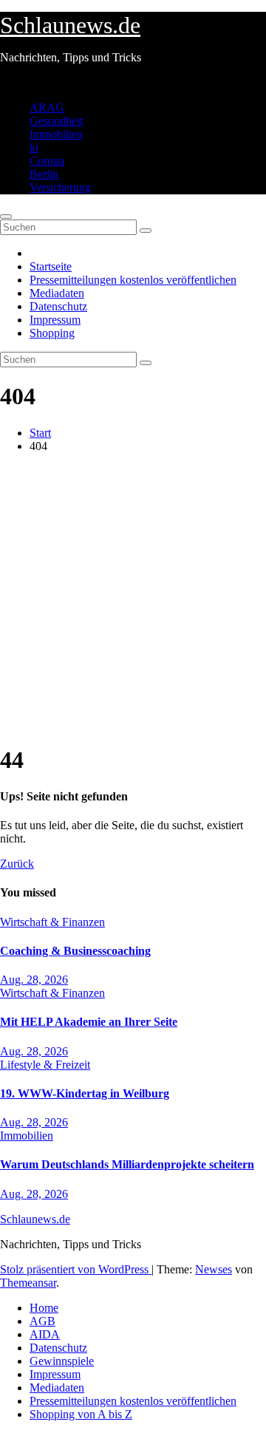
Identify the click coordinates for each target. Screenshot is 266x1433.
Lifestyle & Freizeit (45, 1064)
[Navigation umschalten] (6, 216)
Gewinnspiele (62, 1361)
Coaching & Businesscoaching (75, 950)
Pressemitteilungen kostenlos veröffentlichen (133, 279)
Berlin (44, 174)
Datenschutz (58, 306)
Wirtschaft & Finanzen (52, 922)
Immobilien (56, 134)
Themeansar (28, 1282)
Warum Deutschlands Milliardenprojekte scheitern (127, 1164)
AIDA (45, 1334)
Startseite (51, 266)
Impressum (55, 319)
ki (34, 147)
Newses (213, 1269)
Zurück (17, 863)
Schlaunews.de (70, 25)
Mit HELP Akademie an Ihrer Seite (88, 1021)
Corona (47, 160)
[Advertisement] (133, 598)
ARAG (47, 107)
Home (44, 1307)
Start (40, 432)
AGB (42, 1321)
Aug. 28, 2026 (34, 979)
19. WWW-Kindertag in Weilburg (84, 1093)
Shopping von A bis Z (81, 1414)
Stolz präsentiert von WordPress (75, 1269)
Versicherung (60, 187)
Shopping (52, 333)
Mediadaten (57, 293)
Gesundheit (56, 121)
